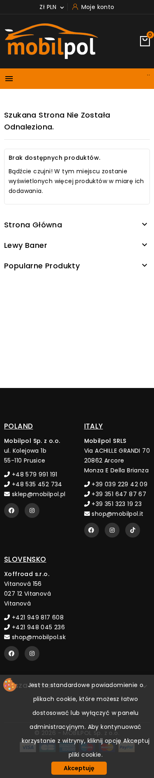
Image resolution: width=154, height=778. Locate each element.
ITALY (93, 426)
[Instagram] (32, 510)
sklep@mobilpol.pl (37, 494)
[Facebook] (11, 510)
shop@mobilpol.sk (38, 637)
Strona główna (33, 225)
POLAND (18, 426)
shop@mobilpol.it (117, 514)
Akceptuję (79, 768)
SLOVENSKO (25, 559)
